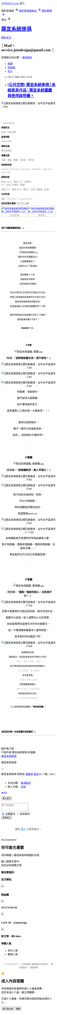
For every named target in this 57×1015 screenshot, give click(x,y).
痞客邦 (29, 774)
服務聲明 (34, 967)
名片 (10, 71)
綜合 (23, 786)
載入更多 (7, 798)
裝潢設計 (26, 783)
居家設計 (27, 57)
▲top (4, 792)
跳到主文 (6, 37)
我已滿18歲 (8, 1009)
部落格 (11, 67)
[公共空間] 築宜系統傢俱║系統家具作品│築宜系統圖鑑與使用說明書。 (32, 90)
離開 (18, 1009)
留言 (36, 774)
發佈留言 (7, 817)
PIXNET (14, 964)
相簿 (10, 63)
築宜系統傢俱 (16, 29)
